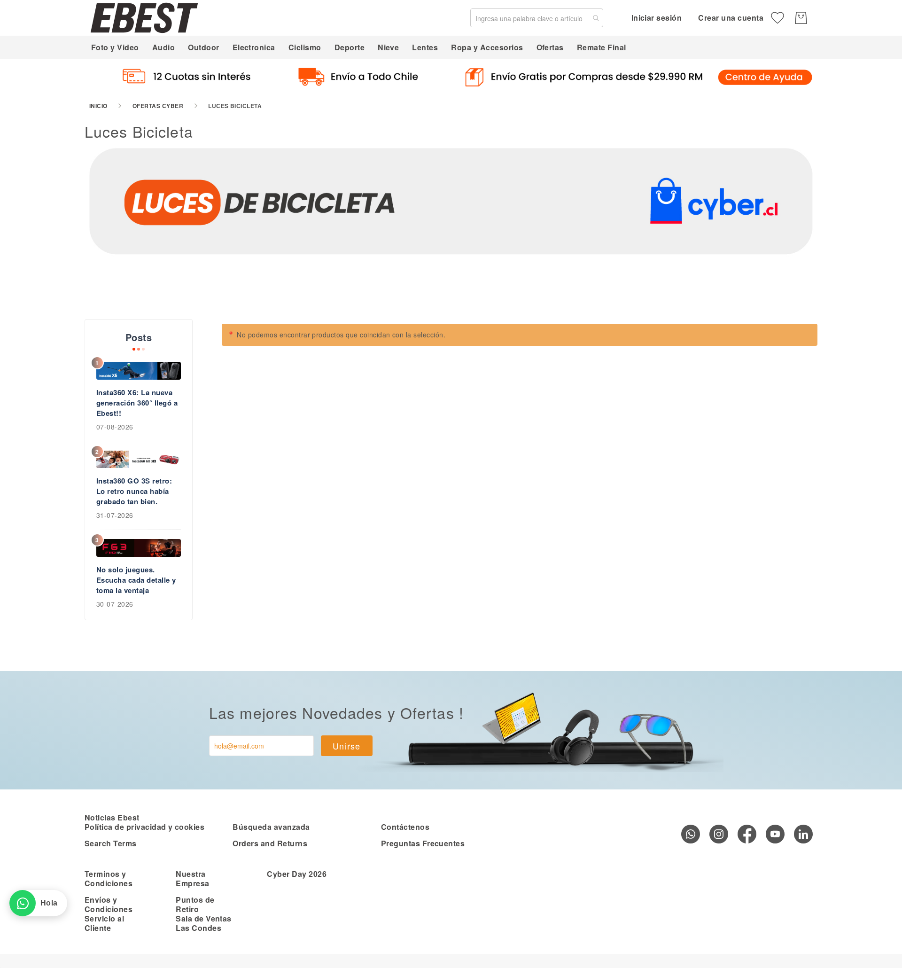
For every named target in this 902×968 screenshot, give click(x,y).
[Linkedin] (803, 834)
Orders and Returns (270, 843)
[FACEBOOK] (747, 834)
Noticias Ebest (112, 817)
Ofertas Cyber (157, 105)
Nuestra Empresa (192, 878)
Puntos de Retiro (195, 904)
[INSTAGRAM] (718, 834)
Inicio (98, 105)
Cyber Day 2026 (297, 873)
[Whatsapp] (690, 834)
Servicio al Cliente (104, 923)
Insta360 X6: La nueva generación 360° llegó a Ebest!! (137, 402)
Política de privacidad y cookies (144, 826)
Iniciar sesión (656, 17)
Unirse (347, 746)
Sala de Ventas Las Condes (204, 923)
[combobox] (536, 17)
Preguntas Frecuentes (423, 843)
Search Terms (111, 843)
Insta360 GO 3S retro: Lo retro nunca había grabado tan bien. (134, 491)
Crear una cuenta (730, 17)
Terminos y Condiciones (108, 878)
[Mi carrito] (801, 17)
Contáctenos (405, 826)
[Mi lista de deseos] (777, 17)
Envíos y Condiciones (108, 904)
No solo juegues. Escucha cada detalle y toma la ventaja (136, 579)
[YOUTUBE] (775, 834)
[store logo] (144, 17)
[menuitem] (115, 47)
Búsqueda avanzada (271, 826)
